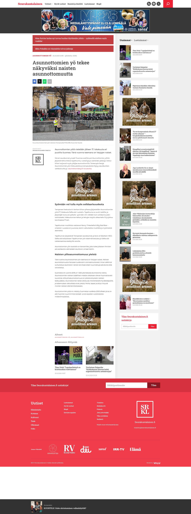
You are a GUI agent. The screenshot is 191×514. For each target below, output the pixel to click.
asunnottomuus (77, 337)
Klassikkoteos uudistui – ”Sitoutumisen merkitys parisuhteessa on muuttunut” (143, 301)
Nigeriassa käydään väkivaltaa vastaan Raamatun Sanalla (144, 87)
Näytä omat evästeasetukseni (107, 425)
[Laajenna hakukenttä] (168, 4)
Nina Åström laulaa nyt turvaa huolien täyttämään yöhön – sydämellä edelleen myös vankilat (71, 39)
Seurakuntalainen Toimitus (42, 150)
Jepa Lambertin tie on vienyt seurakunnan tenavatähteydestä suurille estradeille (145, 170)
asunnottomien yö (42, 56)
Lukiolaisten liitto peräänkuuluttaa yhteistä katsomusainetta (142, 253)
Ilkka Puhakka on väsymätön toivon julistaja (54, 49)
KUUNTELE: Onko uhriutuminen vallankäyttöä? (65, 508)
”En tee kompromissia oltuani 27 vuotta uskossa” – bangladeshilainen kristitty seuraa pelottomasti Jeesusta (144, 135)
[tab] (126, 40)
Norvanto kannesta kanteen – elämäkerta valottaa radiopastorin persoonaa (145, 235)
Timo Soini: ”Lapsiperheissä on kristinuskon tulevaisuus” (67, 368)
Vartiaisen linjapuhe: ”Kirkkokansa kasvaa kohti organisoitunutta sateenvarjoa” (99, 369)
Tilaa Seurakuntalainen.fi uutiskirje (134, 318)
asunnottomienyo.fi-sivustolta (79, 169)
